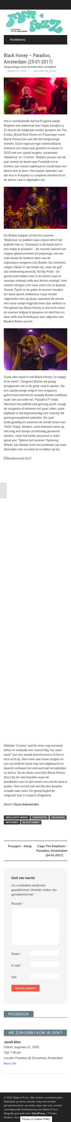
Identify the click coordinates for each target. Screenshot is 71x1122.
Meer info (10, 1063)
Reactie (17, 903)
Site (14, 977)
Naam (16, 953)
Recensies (58, 817)
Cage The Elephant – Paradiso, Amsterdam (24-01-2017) (51, 851)
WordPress (38, 1113)
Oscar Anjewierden (26, 804)
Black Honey (31, 822)
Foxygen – (20, 846)
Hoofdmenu (18, 39)
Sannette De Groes (44, 70)
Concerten (39, 817)
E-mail (16, 965)
